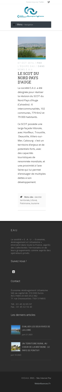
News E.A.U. (25, 69)
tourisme (35, 203)
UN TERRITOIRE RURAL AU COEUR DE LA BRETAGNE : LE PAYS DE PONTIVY (36, 347)
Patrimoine (25, 203)
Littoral (33, 200)
